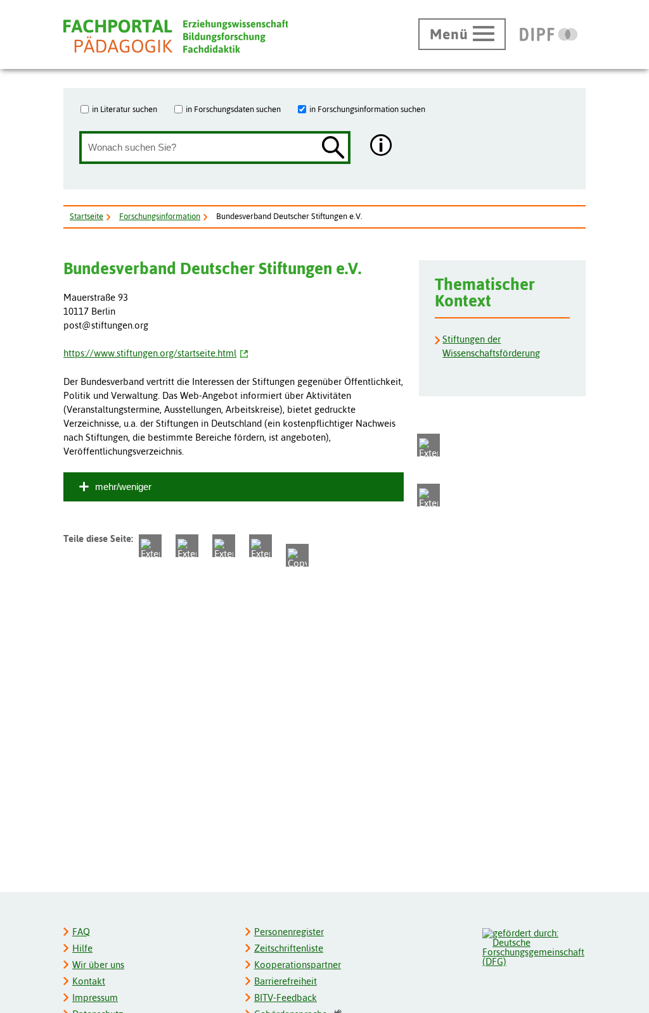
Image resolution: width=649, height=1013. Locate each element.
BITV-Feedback (285, 997)
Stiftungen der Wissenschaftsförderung (491, 346)
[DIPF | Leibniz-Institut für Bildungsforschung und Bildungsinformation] (548, 34)
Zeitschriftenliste (288, 948)
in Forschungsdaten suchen (233, 109)
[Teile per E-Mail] (260, 545)
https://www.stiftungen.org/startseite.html (149, 353)
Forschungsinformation (159, 216)
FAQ (81, 931)
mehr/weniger (123, 486)
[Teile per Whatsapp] (187, 545)
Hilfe (82, 948)
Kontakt (88, 981)
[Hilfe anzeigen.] (381, 146)
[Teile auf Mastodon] (428, 445)
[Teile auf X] (150, 545)
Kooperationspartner (297, 964)
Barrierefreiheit (285, 981)
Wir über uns (98, 964)
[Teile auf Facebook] (428, 495)
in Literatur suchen (124, 109)
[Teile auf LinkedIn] (223, 545)
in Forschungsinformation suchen (367, 109)
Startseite (86, 216)
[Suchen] (333, 148)
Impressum (95, 997)
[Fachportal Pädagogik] (175, 36)
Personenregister (289, 931)
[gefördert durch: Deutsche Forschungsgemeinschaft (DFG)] (533, 945)
